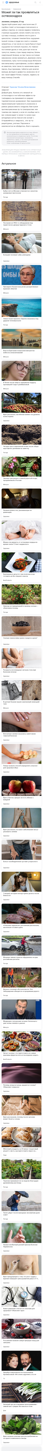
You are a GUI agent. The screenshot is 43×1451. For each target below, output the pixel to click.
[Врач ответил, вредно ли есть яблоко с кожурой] (21, 791)
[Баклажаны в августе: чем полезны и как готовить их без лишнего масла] (21, 567)
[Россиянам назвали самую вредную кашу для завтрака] (21, 1334)
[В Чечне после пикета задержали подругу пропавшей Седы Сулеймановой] (21, 376)
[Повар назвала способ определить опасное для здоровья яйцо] (21, 759)
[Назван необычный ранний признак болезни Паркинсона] (21, 1238)
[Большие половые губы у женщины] (21, 248)
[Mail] (7, 2)
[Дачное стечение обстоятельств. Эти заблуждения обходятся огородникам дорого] (21, 982)
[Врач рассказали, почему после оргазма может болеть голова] (21, 1110)
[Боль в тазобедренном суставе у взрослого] (21, 855)
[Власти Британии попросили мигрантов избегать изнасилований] (21, 344)
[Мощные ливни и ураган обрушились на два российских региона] (21, 951)
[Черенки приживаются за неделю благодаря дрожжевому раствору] (21, 1174)
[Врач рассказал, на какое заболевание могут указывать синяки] (21, 823)
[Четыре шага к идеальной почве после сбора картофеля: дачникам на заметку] (21, 440)
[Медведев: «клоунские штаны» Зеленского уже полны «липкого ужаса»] (21, 1014)
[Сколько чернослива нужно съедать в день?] (21, 631)
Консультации (6, 9)
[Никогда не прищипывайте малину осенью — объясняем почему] (21, 599)
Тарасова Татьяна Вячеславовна (22, 87)
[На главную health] (13, 2)
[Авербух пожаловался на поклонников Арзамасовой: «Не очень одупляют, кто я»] (21, 1366)
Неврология (17, 9)
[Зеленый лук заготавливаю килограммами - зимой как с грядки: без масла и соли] (21, 1398)
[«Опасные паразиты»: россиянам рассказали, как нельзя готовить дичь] (21, 919)
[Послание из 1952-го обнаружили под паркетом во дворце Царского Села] (21, 216)
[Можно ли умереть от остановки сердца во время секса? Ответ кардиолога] (21, 535)
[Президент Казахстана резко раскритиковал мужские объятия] (21, 280)
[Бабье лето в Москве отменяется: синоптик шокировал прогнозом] (21, 184)
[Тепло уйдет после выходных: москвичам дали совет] (21, 1206)
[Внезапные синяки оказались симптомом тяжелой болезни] (21, 727)
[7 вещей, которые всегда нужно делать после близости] (21, 887)
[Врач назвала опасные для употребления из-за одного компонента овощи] (21, 1430)
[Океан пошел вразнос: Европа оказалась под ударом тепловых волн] (21, 312)
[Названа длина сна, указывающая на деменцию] (21, 503)
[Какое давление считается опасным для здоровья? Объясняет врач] (21, 1302)
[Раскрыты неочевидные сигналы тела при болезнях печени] (21, 663)
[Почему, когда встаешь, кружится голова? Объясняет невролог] (21, 1078)
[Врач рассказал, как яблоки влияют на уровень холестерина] (21, 408)
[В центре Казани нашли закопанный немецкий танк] (21, 695)
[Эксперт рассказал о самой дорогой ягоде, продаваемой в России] (21, 472)
